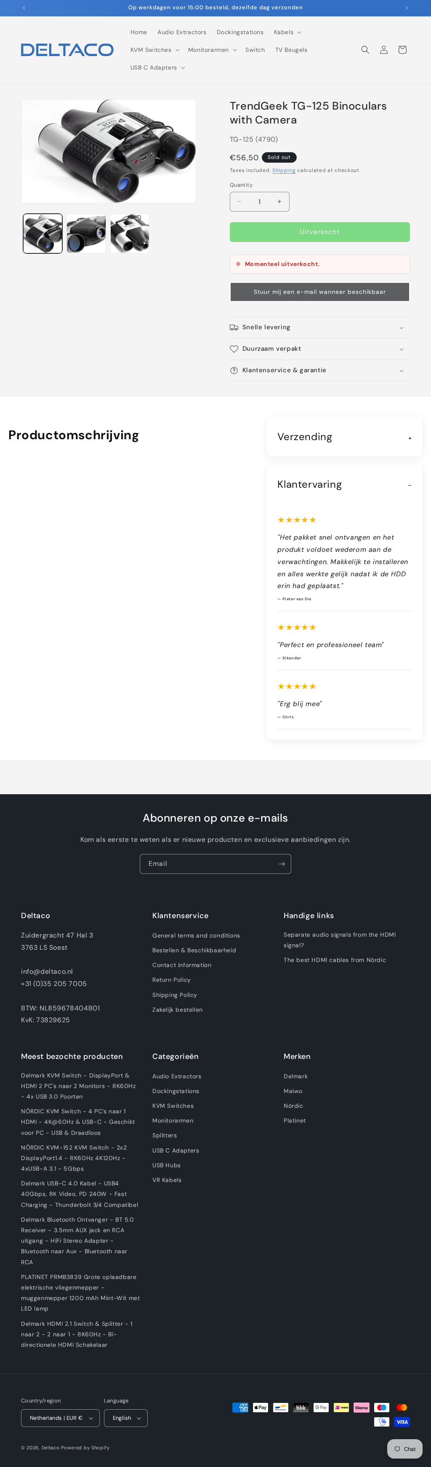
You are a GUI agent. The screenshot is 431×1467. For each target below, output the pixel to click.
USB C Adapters (175, 1150)
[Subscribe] (281, 864)
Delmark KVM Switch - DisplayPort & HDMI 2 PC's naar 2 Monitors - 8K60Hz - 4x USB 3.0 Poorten (78, 1086)
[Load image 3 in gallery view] (129, 233)
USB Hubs (166, 1165)
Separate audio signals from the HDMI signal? (340, 940)
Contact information (181, 965)
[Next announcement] (407, 8)
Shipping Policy (174, 995)
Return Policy (171, 979)
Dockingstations (176, 1091)
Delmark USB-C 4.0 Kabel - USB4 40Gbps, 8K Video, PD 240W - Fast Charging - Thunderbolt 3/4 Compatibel (79, 1194)
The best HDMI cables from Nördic (335, 960)
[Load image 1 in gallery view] (42, 233)
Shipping (284, 170)
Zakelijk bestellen (177, 1009)
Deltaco (51, 1448)
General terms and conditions (196, 935)
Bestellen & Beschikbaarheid (194, 950)
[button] (287, 32)
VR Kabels (166, 1180)
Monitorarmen (172, 1120)
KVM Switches (173, 1106)
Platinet (295, 1120)
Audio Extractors (177, 1076)
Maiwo (293, 1091)
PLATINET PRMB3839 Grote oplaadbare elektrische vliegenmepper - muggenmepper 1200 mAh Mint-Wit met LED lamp (80, 1293)
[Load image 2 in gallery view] (86, 233)
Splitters (164, 1135)
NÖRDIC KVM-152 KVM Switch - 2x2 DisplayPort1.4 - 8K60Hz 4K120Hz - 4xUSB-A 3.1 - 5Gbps (74, 1158)
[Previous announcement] (24, 8)
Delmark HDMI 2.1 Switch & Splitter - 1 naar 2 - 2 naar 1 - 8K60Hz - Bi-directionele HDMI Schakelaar (77, 1334)
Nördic (293, 1106)
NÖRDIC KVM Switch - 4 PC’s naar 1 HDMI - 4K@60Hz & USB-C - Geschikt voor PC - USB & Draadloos (78, 1121)
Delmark (296, 1076)
